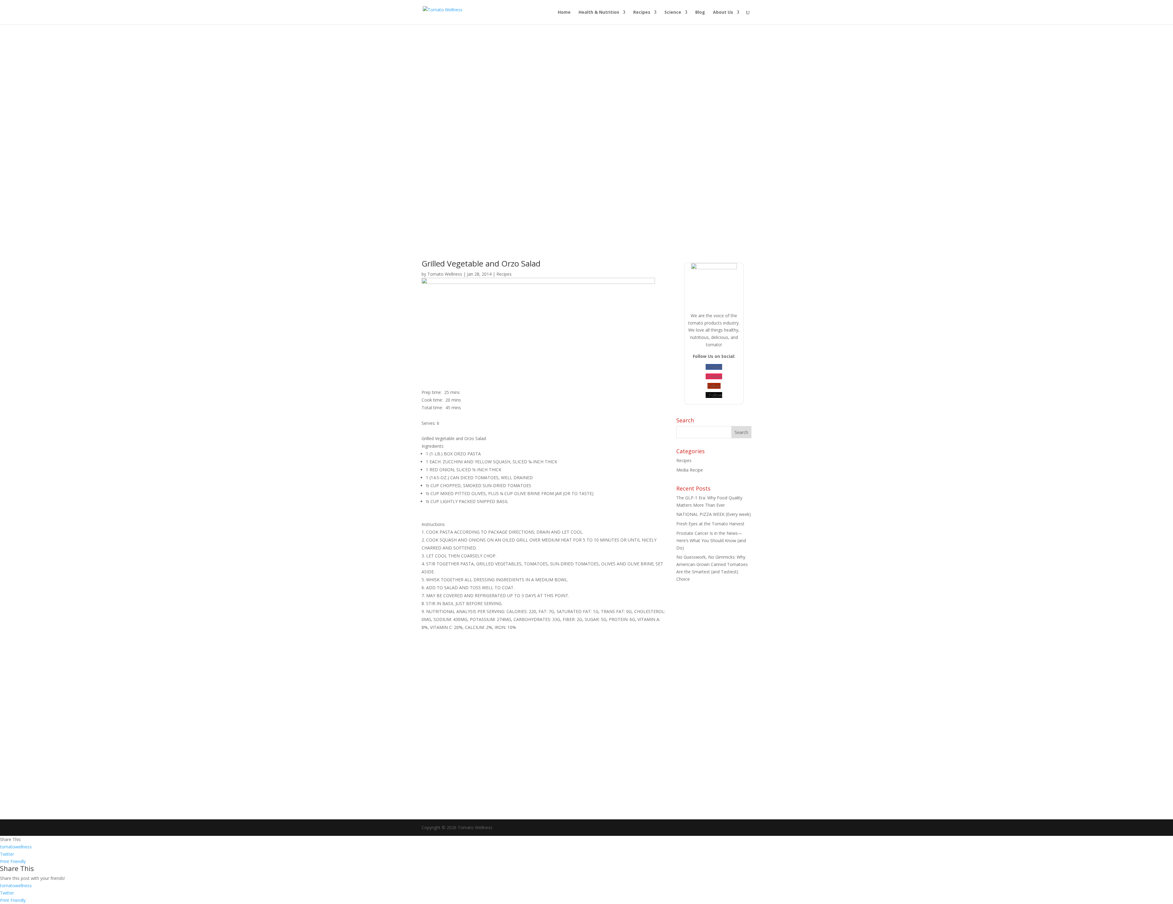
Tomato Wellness (444, 274)
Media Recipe (689, 470)
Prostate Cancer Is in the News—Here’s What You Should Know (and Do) (711, 540)
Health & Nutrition (599, 12)
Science (672, 12)
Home (564, 12)
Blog (700, 12)
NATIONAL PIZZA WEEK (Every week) (713, 514)
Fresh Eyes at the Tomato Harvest (710, 524)
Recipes (641, 12)
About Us (723, 12)
